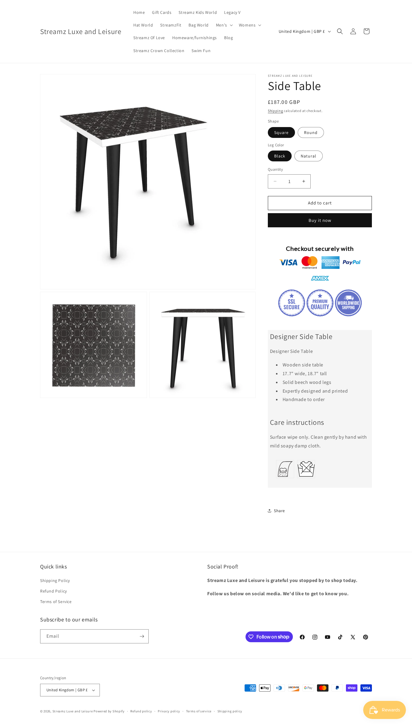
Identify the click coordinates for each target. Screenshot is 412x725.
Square (281, 132)
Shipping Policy (55, 580)
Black (279, 156)
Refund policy (141, 711)
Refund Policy (53, 591)
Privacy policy (169, 711)
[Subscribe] (141, 636)
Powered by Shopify (109, 711)
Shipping (275, 110)
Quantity (275, 169)
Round (311, 132)
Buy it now (320, 220)
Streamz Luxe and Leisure (72, 711)
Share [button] (279, 510)
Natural (308, 156)
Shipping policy (229, 711)
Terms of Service (56, 601)
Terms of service (198, 711)
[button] (223, 25)
